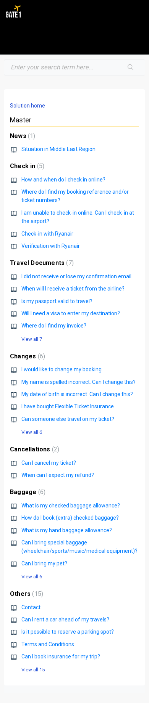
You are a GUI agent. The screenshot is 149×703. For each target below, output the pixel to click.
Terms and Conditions (47, 644)
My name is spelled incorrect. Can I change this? (78, 382)
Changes (26, 356)
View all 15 (33, 670)
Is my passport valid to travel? (56, 301)
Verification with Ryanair (50, 246)
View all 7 (31, 339)
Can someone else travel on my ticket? (67, 419)
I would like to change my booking (61, 369)
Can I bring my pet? (44, 563)
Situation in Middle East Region (58, 149)
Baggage (27, 492)
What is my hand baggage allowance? (66, 530)
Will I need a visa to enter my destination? (70, 313)
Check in (26, 166)
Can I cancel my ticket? (48, 463)
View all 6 (31, 432)
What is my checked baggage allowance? (70, 505)
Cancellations (33, 449)
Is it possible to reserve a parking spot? (67, 632)
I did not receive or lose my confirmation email (76, 276)
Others (25, 593)
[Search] (131, 67)
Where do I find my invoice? (53, 326)
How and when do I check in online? (63, 180)
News (21, 136)
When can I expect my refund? (57, 475)
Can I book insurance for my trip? (60, 656)
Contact (30, 607)
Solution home (27, 106)
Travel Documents (41, 262)
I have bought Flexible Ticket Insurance (67, 406)
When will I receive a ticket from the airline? (73, 289)
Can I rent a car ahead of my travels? (65, 619)
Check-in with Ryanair (47, 234)
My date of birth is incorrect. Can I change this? (77, 394)
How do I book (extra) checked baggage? (70, 518)
